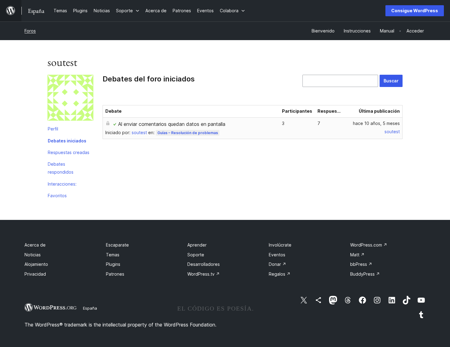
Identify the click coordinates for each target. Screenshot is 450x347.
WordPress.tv (203, 274)
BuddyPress (365, 274)
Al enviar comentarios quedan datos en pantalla (171, 124)
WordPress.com (368, 244)
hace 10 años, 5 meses (376, 123)
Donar (277, 264)
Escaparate (117, 244)
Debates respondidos (60, 168)
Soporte (195, 254)
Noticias (32, 254)
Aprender (197, 244)
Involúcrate (280, 244)
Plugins (113, 264)
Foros (30, 30)
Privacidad (35, 274)
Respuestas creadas (68, 152)
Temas (112, 254)
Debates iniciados (67, 140)
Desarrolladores (203, 264)
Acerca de (35, 244)
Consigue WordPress (414, 10)
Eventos (277, 254)
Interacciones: (62, 184)
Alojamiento (36, 264)
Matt (357, 254)
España (90, 308)
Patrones (115, 274)
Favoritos (57, 195)
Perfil (53, 128)
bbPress (361, 264)
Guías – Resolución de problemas (187, 132)
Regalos (280, 274)
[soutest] (70, 99)
